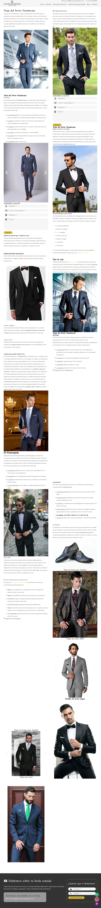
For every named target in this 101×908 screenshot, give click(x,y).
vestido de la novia (82, 252)
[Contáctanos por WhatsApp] (97, 895)
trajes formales (73, 262)
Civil (57, 232)
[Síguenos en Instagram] (97, 899)
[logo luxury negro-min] (12, 3)
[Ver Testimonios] (97, 904)
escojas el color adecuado (18, 582)
